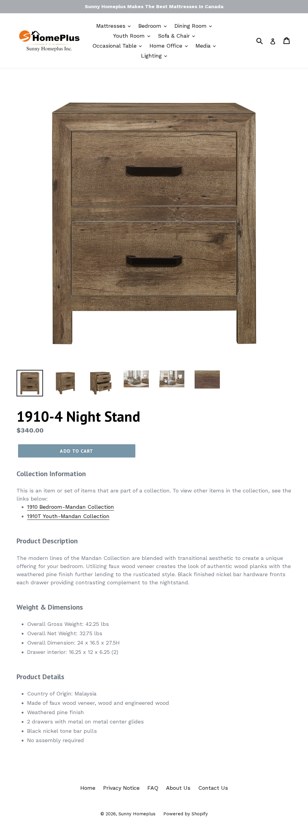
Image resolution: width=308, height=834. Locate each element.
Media (204, 45)
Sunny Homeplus (137, 814)
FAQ (152, 788)
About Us (178, 788)
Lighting (152, 55)
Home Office (166, 45)
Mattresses (111, 26)
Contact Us (213, 788)
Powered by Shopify (185, 814)
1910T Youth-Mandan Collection (68, 516)
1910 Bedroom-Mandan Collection (70, 507)
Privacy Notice (121, 788)
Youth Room (129, 36)
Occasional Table (115, 45)
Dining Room (191, 26)
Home (87, 788)
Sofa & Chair (175, 36)
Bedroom (150, 26)
